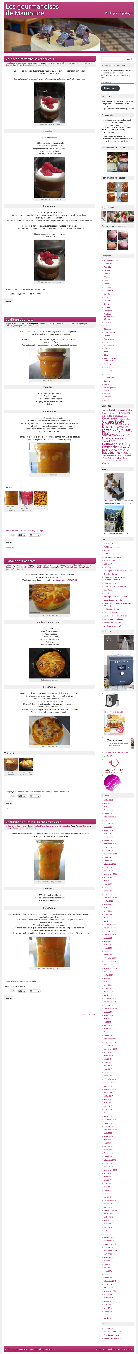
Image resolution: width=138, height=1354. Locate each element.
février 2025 (108, 837)
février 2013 (108, 1274)
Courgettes (120, 419)
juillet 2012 (108, 1298)
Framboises (18, 65)
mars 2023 (108, 884)
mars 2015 (108, 1190)
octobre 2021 (109, 931)
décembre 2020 (110, 958)
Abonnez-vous (110, 88)
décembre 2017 (110, 1079)
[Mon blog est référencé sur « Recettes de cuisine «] (118, 782)
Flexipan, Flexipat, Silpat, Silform (71, 565)
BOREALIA (108, 564)
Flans (114, 430)
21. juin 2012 (10, 826)
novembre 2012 (110, 1284)
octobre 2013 (109, 1247)
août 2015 (108, 1173)
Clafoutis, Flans (43, 565)
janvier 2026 (108, 813)
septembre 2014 (110, 1210)
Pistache (32, 828)
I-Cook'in (107, 593)
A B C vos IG (108, 544)
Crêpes (128, 419)
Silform (112, 458)
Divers (106, 304)
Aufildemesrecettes (112, 547)
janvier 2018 (108, 1076)
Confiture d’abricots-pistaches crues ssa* (33, 822)
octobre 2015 (109, 1167)
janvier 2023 (108, 891)
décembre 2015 (110, 1160)
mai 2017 (107, 1103)
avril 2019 (108, 1025)
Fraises (127, 436)
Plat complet (109, 371)
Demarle (125, 424)
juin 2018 (107, 1059)
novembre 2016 (110, 1123)
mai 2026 (107, 807)
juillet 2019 (108, 1015)
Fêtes (113, 441)
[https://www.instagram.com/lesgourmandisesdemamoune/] (117, 240)
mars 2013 (108, 1271)
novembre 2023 (110, 867)
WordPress (127, 1349)
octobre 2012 (109, 1288)
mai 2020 (107, 982)
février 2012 (108, 1315)
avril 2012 (108, 1308)
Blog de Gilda (109, 561)
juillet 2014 (108, 1217)
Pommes (121, 456)
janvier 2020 (108, 995)
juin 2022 (107, 904)
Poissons (107, 374)
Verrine (45, 65)
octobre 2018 (109, 1046)
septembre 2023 (110, 874)
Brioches (121, 411)
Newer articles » (88, 1015)
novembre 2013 (110, 1244)
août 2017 (108, 1093)
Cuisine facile (27, 289)
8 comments (21, 565)
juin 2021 (107, 941)
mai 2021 (107, 945)
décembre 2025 (110, 817)
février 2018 (108, 1072)
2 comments (23, 324)
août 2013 (108, 1254)
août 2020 (108, 972)
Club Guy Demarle (111, 574)
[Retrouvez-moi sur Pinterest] (117, 162)
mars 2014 (108, 1231)
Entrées (107, 307)
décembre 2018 (110, 1039)
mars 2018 (108, 1069)
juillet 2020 (108, 975)
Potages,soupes (110, 378)
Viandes (107, 400)
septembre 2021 (110, 935)
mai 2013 (107, 1264)
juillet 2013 (108, 1257)
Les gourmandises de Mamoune (32, 10)
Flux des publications (112, 1332)
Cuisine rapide (111, 423)
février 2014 (108, 1234)
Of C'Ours (108, 501)
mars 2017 (108, 1109)
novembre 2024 (110, 847)
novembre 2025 (110, 820)
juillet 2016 (108, 1136)
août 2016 (108, 1133)
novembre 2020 (110, 961)
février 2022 (108, 918)
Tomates (125, 461)
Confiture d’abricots (19, 319)
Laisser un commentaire (27, 63)
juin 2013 (107, 1261)
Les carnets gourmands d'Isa (115, 616)
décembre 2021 (110, 924)
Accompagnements (111, 260)
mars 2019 (108, 1029)
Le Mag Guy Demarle (112, 609)
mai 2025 (107, 834)
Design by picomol (104, 1349)
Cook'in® (107, 297)
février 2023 (108, 887)
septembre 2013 (110, 1251)
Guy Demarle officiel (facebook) (116, 753)
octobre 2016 (109, 1126)
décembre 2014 (110, 1200)
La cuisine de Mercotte (113, 600)
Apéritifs (107, 267)
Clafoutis (29, 792)
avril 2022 (108, 911)
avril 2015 (108, 1187)
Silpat (119, 458)
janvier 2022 (108, 921)
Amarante (46, 792)
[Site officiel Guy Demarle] (118, 765)
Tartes (117, 460)
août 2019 (108, 1012)
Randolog (108, 534)
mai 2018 (107, 1062)
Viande (105, 463)
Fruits (58, 63)
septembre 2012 (110, 1291)
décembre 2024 (110, 844)
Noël (106, 352)
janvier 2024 (108, 861)
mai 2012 (107, 1305)
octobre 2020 (109, 965)
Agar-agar (83, 324)
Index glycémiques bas (70, 63)
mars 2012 (108, 1311)
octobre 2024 (109, 850)
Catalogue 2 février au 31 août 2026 (118, 571)
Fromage (107, 322)
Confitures (43, 324)
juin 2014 (107, 1220)
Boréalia (107, 274)
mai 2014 (107, 1224)
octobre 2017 (109, 1086)
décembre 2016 (110, 1120)
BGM (106, 554)
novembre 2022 (110, 894)
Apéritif (113, 410)
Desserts (51, 63)
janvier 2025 (108, 840)
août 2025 (108, 827)
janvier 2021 (108, 955)
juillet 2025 (108, 830)
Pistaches (33, 981)
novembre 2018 (110, 1042)
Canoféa (107, 284)
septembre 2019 (110, 1009)
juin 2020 (107, 978)
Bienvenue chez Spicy (112, 557)
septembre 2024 (110, 854)
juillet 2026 (108, 800)
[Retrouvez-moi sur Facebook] (117, 192)
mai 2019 (107, 1022)
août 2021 (108, 938)
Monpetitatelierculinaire (113, 619)
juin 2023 (107, 881)
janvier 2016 (108, 1157)
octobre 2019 (109, 1005)
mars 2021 (108, 948)
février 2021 (108, 951)
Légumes (107, 348)
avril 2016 (108, 1146)
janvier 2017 (108, 1116)
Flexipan (8, 792)
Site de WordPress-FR (112, 1338)
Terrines (107, 393)
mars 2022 (108, 914)
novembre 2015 (110, 1163)
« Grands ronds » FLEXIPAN (65, 580)
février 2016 (108, 1153)
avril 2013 (108, 1268)
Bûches (107, 277)
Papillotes (108, 364)
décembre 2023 (110, 864)
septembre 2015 (110, 1170)
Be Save (107, 270)
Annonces (108, 264)
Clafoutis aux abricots (20, 561)
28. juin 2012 (10, 565)
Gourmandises (109, 332)
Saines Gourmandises (112, 623)
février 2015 (108, 1194)
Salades (107, 381)
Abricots (16, 289)
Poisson (113, 455)
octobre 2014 (109, 1207)
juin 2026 (107, 803)
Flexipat (119, 435)
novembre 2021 (110, 928)
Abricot (88, 63)
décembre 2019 (110, 998)
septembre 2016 (110, 1130)
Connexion (108, 1328)
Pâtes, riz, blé (109, 368)
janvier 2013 (108, 1278)
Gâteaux (9, 569)
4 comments (21, 826)
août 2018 (108, 1052)
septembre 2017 (110, 1089)
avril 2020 (108, 985)
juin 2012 (107, 1301)
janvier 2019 (108, 1035)
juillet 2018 (108, 1056)
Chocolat (107, 287)
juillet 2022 (108, 901)
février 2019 (108, 1032)
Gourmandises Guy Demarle (115, 587)
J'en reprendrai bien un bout (115, 597)
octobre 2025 (109, 824)
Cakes (106, 280)
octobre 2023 (109, 871)
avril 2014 (108, 1227)
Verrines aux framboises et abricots (30, 59)
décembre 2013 (110, 1241)
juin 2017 (107, 1099)
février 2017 (108, 1113)
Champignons (114, 413)
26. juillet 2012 (11, 63)
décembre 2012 (110, 1281)
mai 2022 (107, 908)
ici (76, 345)
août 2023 (108, 877)
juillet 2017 (108, 1096)
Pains (128, 453)
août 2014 (108, 1214)
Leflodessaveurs (110, 612)
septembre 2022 (110, 898)
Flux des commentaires (113, 1335)
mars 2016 (108, 1150)
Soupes (111, 461)
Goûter (107, 336)
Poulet (128, 456)
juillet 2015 (108, 1177)
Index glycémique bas (32, 65)
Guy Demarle (18, 569)
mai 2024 (107, 857)
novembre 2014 (110, 1204)
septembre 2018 (110, 1049)
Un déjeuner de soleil (112, 626)
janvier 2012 (108, 1318)
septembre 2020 (110, 968)
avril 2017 (108, 1106)
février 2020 (108, 992)
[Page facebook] (117, 217)
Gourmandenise (110, 583)
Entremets (108, 311)
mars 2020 (108, 988)
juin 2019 (107, 1019)
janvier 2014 (108, 1237)
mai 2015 (107, 1183)
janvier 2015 (108, 1197)
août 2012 (108, 1294)
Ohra (106, 355)
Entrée (106, 430)
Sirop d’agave (28, 531)
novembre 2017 (110, 1083)
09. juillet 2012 (11, 324)
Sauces (106, 384)
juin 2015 (107, 1180)
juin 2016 (107, 1140)
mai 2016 (107, 1143)
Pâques (105, 458)
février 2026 (108, 810)
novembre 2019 (110, 1002)
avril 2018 (108, 1066)
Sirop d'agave (37, 326)
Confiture (9, 326)
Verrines (37, 289)
